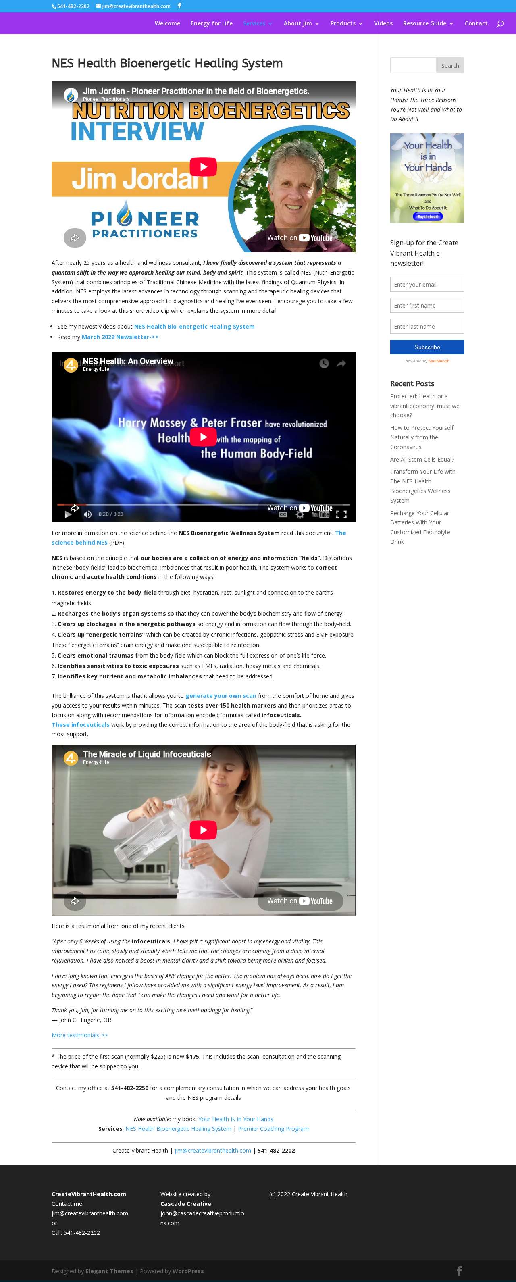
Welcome (167, 24)
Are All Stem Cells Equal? (422, 459)
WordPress (188, 1271)
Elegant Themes (109, 1271)
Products (343, 24)
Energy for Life (212, 24)
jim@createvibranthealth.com (213, 1150)
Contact (476, 24)
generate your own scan (220, 695)
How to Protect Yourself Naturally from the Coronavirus (422, 437)
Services (254, 24)
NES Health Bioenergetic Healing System (178, 1128)
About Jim (298, 24)
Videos (383, 24)
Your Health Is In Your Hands (235, 1119)
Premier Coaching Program (273, 1128)
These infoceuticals (81, 724)
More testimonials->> (80, 1035)
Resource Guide (424, 24)
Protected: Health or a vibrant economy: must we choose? (425, 405)
